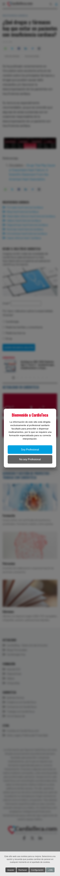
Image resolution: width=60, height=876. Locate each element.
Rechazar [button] (22, 869)
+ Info (50, 869)
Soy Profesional (30, 449)
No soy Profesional (30, 459)
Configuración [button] (37, 869)
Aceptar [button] (10, 869)
